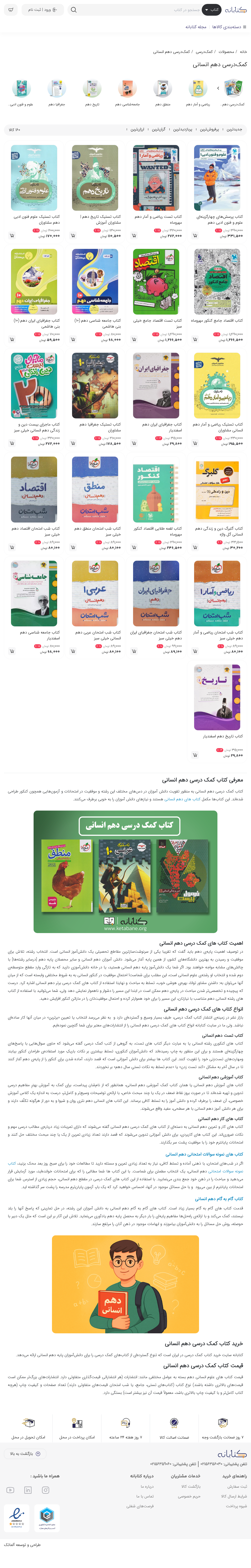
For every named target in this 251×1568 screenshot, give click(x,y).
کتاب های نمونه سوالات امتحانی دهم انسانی (204, 1171)
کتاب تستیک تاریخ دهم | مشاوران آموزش (100, 220)
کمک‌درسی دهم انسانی (171, 52)
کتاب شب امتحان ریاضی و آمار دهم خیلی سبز (218, 635)
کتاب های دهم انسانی (182, 816)
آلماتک (9, 1562)
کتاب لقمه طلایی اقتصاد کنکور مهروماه (158, 531)
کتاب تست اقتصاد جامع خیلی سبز (157, 323)
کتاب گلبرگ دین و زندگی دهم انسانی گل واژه (219, 531)
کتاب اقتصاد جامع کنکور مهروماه (217, 321)
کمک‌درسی (204, 52)
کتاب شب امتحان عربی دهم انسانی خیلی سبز (98, 635)
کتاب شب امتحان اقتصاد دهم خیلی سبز (36, 531)
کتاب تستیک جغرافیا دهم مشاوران (100, 427)
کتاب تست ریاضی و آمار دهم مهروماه (158, 220)
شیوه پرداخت (236, 1523)
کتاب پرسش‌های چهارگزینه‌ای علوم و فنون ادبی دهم (220, 220)
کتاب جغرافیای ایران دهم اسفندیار (162, 427)
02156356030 (211, 1481)
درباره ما (147, 1504)
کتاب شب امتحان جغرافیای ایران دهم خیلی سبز (156, 635)
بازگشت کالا (191, 1504)
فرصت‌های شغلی (140, 1523)
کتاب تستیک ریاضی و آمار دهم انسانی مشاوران (218, 427)
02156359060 (160, 1481)
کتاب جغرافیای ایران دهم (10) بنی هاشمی (37, 323)
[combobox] (144, 10)
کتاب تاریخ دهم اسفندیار (223, 736)
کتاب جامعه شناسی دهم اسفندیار (40, 635)
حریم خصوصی (189, 1513)
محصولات (226, 52)
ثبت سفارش (237, 1504)
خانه (243, 52)
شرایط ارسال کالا (234, 1513)
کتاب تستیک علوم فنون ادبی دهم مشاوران (37, 220)
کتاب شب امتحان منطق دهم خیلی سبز (98, 531)
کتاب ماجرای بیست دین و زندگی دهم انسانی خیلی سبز (37, 427)
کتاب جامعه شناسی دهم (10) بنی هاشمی (98, 323)
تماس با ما (145, 1513)
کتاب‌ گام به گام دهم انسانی (219, 1216)
